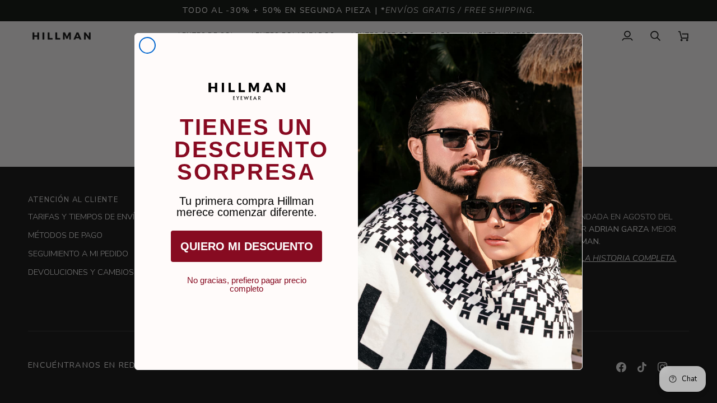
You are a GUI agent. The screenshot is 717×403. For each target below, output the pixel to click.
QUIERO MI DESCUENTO (246, 246)
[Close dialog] (147, 45)
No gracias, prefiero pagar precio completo (246, 280)
